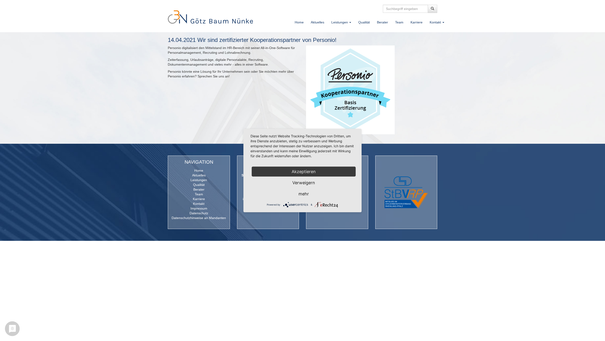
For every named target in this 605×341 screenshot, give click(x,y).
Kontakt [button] (436, 22)
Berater (382, 22)
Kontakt (198, 204)
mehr (303, 193)
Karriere (417, 22)
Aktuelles (317, 22)
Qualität (364, 22)
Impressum (198, 208)
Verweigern (303, 182)
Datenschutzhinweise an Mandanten (199, 218)
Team (399, 22)
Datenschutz (199, 213)
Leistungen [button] (340, 22)
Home (299, 22)
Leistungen (198, 180)
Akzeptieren (304, 171)
